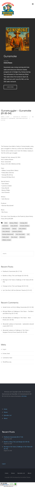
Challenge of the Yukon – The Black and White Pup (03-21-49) (18, 312)
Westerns (22, 237)
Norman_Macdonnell (7, 234)
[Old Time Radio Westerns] (8, 9)
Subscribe (10, 87)
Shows (6, 412)
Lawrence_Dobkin (17, 231)
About (5, 418)
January (14, 229)
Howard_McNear (24, 226)
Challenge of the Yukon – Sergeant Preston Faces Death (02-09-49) (16, 331)
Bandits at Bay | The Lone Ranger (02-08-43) (15, 275)
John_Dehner (22, 229)
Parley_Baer (5, 237)
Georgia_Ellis (23, 223)
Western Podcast (22, 118)
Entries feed (6, 353)
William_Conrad (6, 240)
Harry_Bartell (14, 226)
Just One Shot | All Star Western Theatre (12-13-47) (17, 290)
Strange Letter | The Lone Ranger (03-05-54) (15, 286)
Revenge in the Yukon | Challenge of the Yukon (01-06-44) (18, 281)
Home (5, 409)
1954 (6, 223)
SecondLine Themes (25, 477)
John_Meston (6, 231)
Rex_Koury (14, 237)
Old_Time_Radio (20, 234)
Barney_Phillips (13, 223)
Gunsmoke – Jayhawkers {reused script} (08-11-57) (18, 325)
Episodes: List (8, 415)
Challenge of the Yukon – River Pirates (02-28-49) (17, 319)
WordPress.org (7, 362)
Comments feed (7, 358)
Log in (4, 349)
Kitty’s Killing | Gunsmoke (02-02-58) (23, 307)
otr (28, 234)
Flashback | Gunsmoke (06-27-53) (12, 271)
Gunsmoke (10, 56)
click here (24, 396)
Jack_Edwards (6, 229)
